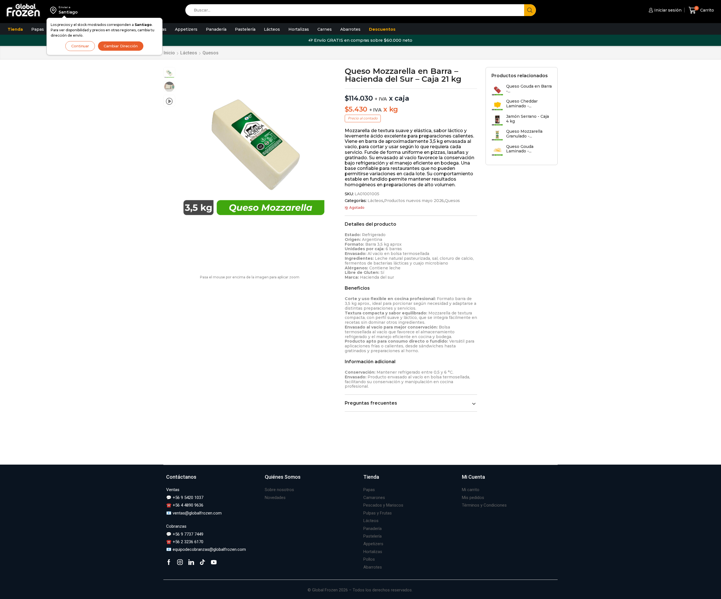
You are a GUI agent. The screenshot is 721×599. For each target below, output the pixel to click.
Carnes (324, 29)
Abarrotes (350, 29)
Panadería (216, 29)
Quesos (210, 53)
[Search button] (530, 10)
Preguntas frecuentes (371, 403)
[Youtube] (214, 562)
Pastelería (245, 29)
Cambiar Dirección (121, 46)
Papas (37, 29)
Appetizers (186, 29)
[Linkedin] (191, 562)
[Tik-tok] (202, 562)
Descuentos (382, 29)
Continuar (80, 46)
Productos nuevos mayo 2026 (414, 200)
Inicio (169, 53)
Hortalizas (298, 29)
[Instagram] (180, 562)
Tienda (15, 29)
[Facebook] (169, 562)
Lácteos (272, 29)
